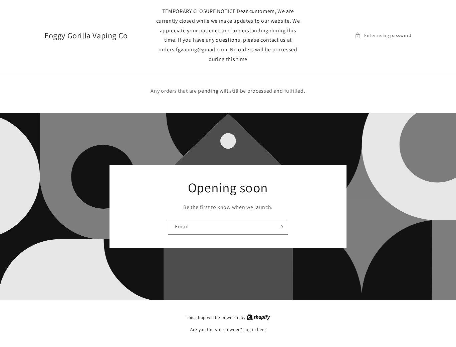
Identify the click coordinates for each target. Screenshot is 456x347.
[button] (383, 35)
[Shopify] (258, 317)
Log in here (254, 329)
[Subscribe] (280, 226)
